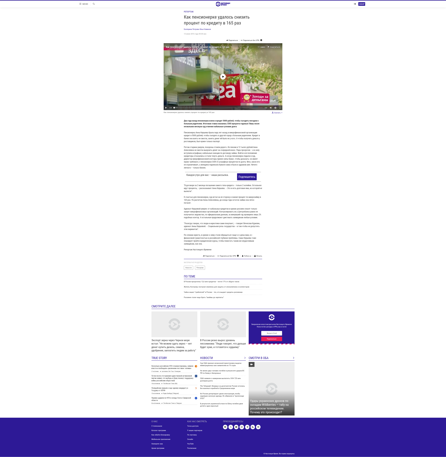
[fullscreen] (280, 107)
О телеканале (156, 426)
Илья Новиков (205, 29)
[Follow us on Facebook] (225, 427)
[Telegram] (354, 4)
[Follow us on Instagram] (241, 427)
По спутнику (192, 435)
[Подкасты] (258, 427)
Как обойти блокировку (160, 435)
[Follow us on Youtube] (236, 427)
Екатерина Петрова (191, 29)
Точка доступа (192, 426)
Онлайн (190, 439)
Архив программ (157, 448)
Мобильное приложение (160, 439)
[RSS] (253, 427)
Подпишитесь (246, 177)
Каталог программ (158, 430)
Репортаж (188, 11)
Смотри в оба (259, 358)
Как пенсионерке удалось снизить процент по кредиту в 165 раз (197, 47)
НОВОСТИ (206, 358)
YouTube (190, 444)
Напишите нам (157, 444)
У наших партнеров (194, 430)
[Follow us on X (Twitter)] (230, 427)
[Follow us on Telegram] (247, 427)
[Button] (232, 40)
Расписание (191, 448)
